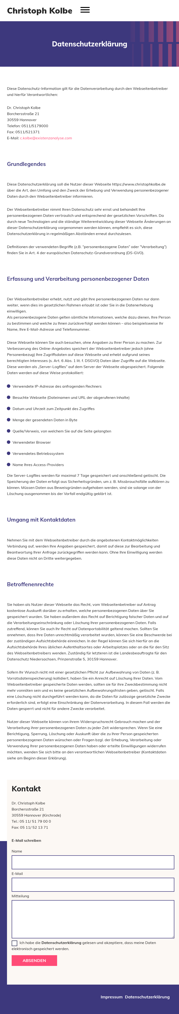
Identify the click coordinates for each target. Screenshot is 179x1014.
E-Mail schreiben (26, 840)
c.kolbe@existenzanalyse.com (46, 138)
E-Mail (17, 873)
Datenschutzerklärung (61, 942)
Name (17, 851)
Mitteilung (20, 896)
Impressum (112, 997)
